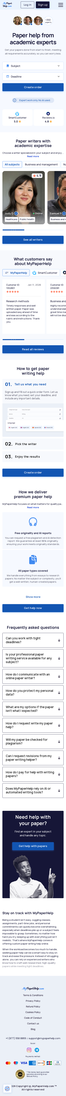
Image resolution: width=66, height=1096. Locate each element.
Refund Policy (33, 1006)
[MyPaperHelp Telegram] (37, 1050)
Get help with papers (33, 846)
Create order (33, 87)
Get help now (33, 608)
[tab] (12, 164)
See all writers (33, 239)
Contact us (33, 1023)
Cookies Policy (33, 1012)
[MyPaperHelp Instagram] (29, 1050)
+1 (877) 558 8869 (16, 1038)
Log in (27, 4)
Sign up (43, 4)
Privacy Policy (33, 1000)
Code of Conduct (33, 1017)
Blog (33, 1029)
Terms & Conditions (33, 995)
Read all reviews (33, 349)
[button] (60, 5)
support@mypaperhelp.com (44, 1038)
